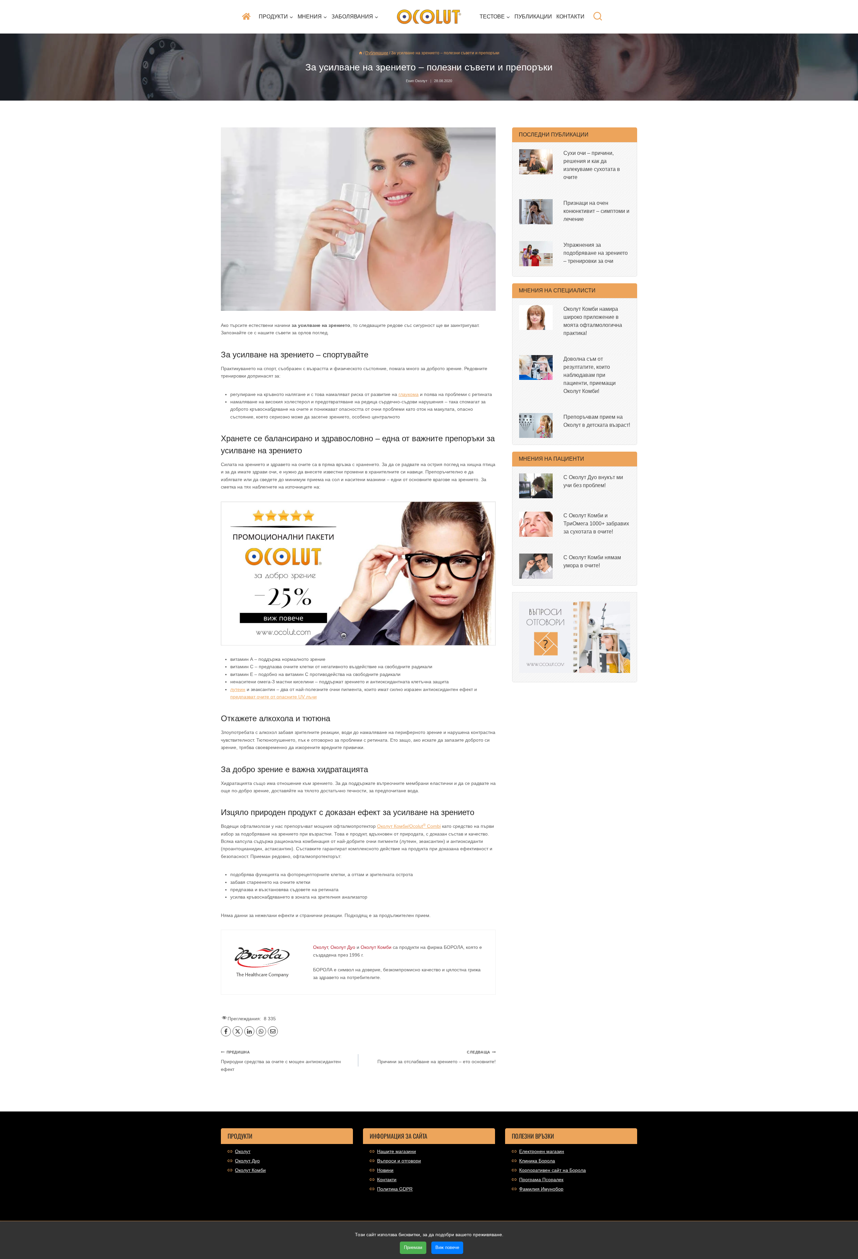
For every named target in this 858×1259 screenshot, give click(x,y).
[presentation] (536, 161)
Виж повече (447, 1247)
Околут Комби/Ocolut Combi (409, 826)
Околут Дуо (247, 1160)
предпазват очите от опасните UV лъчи (273, 696)
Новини (385, 1170)
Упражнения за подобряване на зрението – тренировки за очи (595, 253)
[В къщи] (361, 53)
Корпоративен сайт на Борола (552, 1170)
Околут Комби (250, 1170)
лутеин (237, 689)
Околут (242, 1151)
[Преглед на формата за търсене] (597, 16)
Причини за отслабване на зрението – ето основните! (436, 1057)
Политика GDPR (395, 1189)
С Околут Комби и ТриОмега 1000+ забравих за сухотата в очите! (596, 523)
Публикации (533, 16)
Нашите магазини (396, 1151)
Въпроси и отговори (399, 1160)
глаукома (409, 394)
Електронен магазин (541, 1151)
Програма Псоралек (541, 1179)
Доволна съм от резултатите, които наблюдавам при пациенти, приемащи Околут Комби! (589, 375)
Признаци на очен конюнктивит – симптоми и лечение (596, 211)
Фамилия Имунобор (541, 1189)
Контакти (570, 16)
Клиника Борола (537, 1160)
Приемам (413, 1247)
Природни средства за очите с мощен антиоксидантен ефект (281, 1061)
